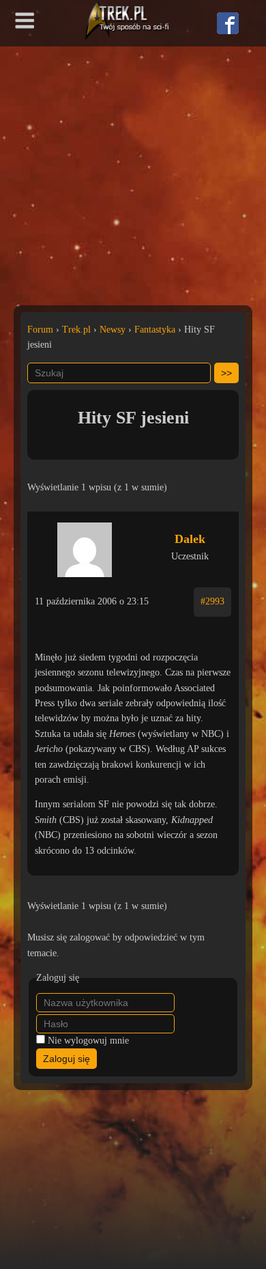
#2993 (212, 601)
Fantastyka (154, 329)
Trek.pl (76, 329)
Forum (40, 329)
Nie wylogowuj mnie (88, 1040)
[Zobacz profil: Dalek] (85, 546)
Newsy (112, 329)
